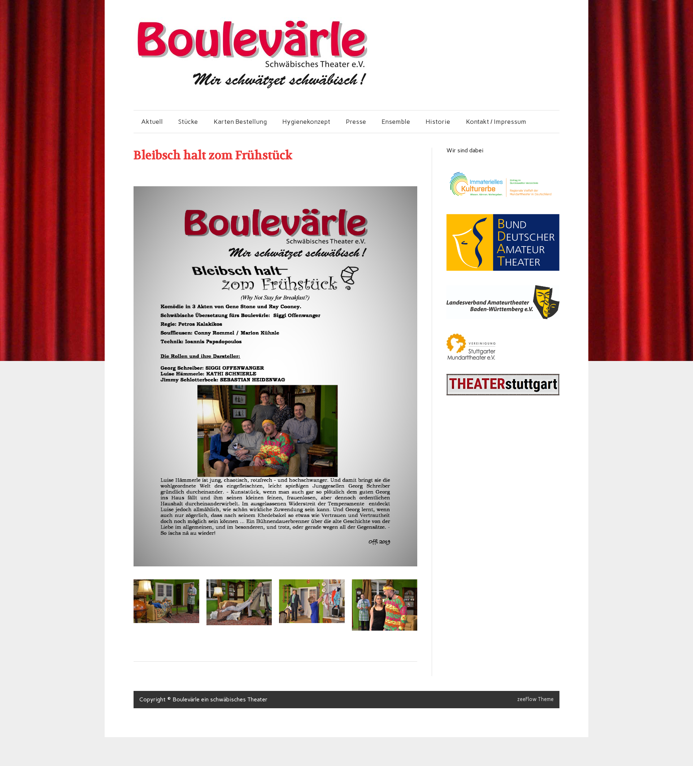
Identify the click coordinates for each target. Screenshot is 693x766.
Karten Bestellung (240, 121)
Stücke (188, 121)
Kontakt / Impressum (496, 121)
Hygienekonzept (306, 121)
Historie (438, 121)
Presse (356, 121)
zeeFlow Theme (535, 699)
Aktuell (152, 121)
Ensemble (396, 121)
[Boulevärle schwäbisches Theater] (252, 87)
